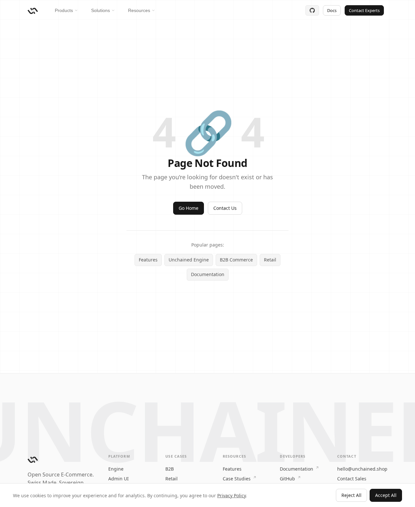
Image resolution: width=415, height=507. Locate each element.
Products (64, 10)
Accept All (386, 495)
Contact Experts (364, 10)
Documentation (207, 274)
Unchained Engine (189, 260)
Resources (139, 10)
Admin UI (118, 478)
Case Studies (237, 478)
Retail (270, 260)
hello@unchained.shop (362, 469)
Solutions (100, 10)
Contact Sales (351, 478)
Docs (332, 10)
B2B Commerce (236, 260)
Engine (116, 469)
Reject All (351, 495)
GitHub (288, 478)
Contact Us (225, 208)
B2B (169, 469)
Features (148, 260)
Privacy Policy (231, 495)
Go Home (188, 208)
